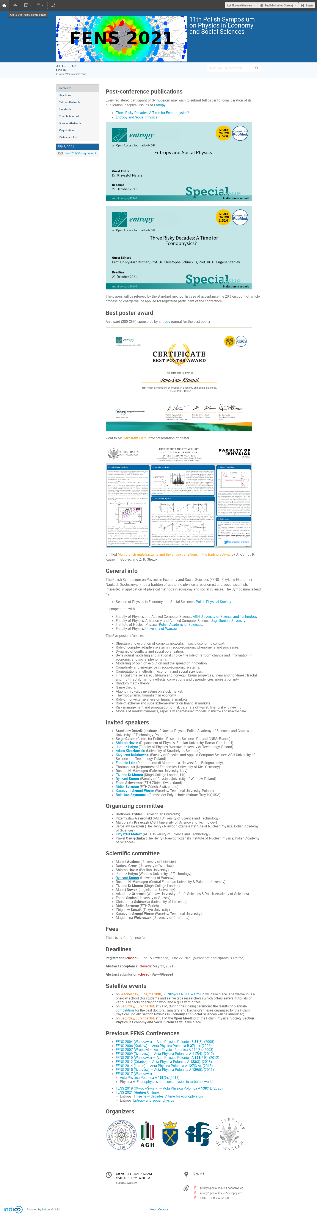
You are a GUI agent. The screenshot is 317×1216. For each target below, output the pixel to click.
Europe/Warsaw (242, 5)
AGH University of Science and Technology (225, 616)
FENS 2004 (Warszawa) (134, 1041)
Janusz (127, 747)
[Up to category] (15, 5)
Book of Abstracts (70, 123)
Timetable (65, 109)
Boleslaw (123, 795)
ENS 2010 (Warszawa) (135, 1057)
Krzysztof (132, 755)
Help (153, 1209)
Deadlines (65, 95)
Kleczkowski (135, 751)
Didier (127, 786)
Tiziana (129, 775)
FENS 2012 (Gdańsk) (132, 1061)
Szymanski (139, 795)
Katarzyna (135, 791)
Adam (121, 751)
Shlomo (122, 743)
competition (125, 1010)
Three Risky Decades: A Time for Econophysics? (152, 113)
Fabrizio (122, 763)
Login (309, 5)
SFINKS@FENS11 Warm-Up (183, 994)
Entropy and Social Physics (136, 117)
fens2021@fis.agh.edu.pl (80, 153)
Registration (66, 130)
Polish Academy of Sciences (180, 624)
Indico (46, 1209)
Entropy (164, 321)
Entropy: (160, 105)
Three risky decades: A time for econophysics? (168, 1096)
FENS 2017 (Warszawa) (134, 1073)
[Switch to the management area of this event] (53, 5)
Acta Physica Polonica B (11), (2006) (182, 1046)
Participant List (68, 137)
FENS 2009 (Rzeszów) (133, 1054)
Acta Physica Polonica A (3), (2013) (182, 1061)
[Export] (28, 5)
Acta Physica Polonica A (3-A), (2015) (181, 1066)
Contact (163, 1209)
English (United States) (279, 5)
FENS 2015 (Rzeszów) (133, 1069)
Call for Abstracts (69, 102)
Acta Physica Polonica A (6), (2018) (150, 1077)
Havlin (133, 743)
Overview (65, 88)
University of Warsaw (161, 628)
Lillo (132, 763)
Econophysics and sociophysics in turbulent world (175, 1081)
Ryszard (127, 778)
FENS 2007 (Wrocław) (132, 1049)
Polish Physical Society (213, 602)
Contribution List (69, 116)
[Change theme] (40, 5)
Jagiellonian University (228, 620)
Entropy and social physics (153, 1100)
